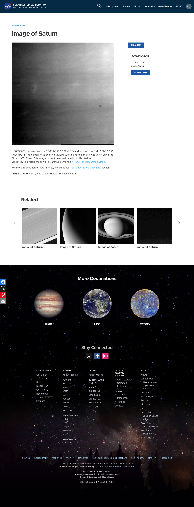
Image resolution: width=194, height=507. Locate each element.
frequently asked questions (85, 168)
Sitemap (152, 458)
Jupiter (49, 323)
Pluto (65, 419)
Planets (66, 371)
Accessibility (166, 458)
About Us (25, 458)
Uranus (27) (95, 399)
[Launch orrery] (99, 7)
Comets (119, 406)
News (144, 375)
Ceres (65, 423)
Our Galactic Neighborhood (30, 8)
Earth (97, 323)
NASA (8, 6)
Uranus (66, 406)
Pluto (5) (93, 406)
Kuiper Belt (42, 386)
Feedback (57, 458)
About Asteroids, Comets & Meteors (124, 383)
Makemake (68, 427)
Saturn (65, 403)
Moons (92, 371)
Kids (143, 408)
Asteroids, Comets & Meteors (120, 373)
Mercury (145, 323)
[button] (179, 6)
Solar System (43, 371)
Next (179, 222)
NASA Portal (137, 458)
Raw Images (18, 26)
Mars (65, 395)
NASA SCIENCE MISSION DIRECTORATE (109, 458)
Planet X (66, 443)
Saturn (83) (95, 395)
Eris (64, 434)
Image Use (83, 458)
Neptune (67, 410)
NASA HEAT (147, 438)
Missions (145, 404)
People (144, 400)
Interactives (147, 412)
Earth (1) (93, 383)
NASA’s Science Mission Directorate (116, 467)
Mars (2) (93, 387)
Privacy (70, 458)
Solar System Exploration (30, 4)
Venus (65, 387)
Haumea (66, 430)
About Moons (96, 375)
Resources (146, 393)
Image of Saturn (32, 247)
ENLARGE (136, 45)
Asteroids (120, 402)
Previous (15, 222)
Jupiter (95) (95, 391)
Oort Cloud (42, 390)
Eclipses (40, 401)
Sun (38, 382)
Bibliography (41, 458)
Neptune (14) (95, 403)
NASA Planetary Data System (89, 162)
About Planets (70, 375)
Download (140, 73)
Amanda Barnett (104, 471)
